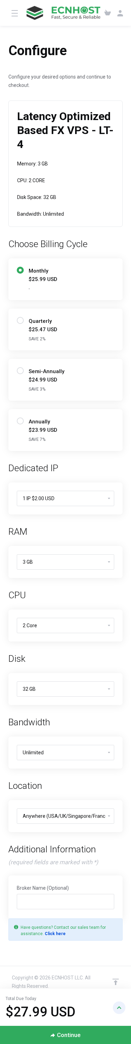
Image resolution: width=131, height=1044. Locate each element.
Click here (55, 933)
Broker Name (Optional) (43, 888)
